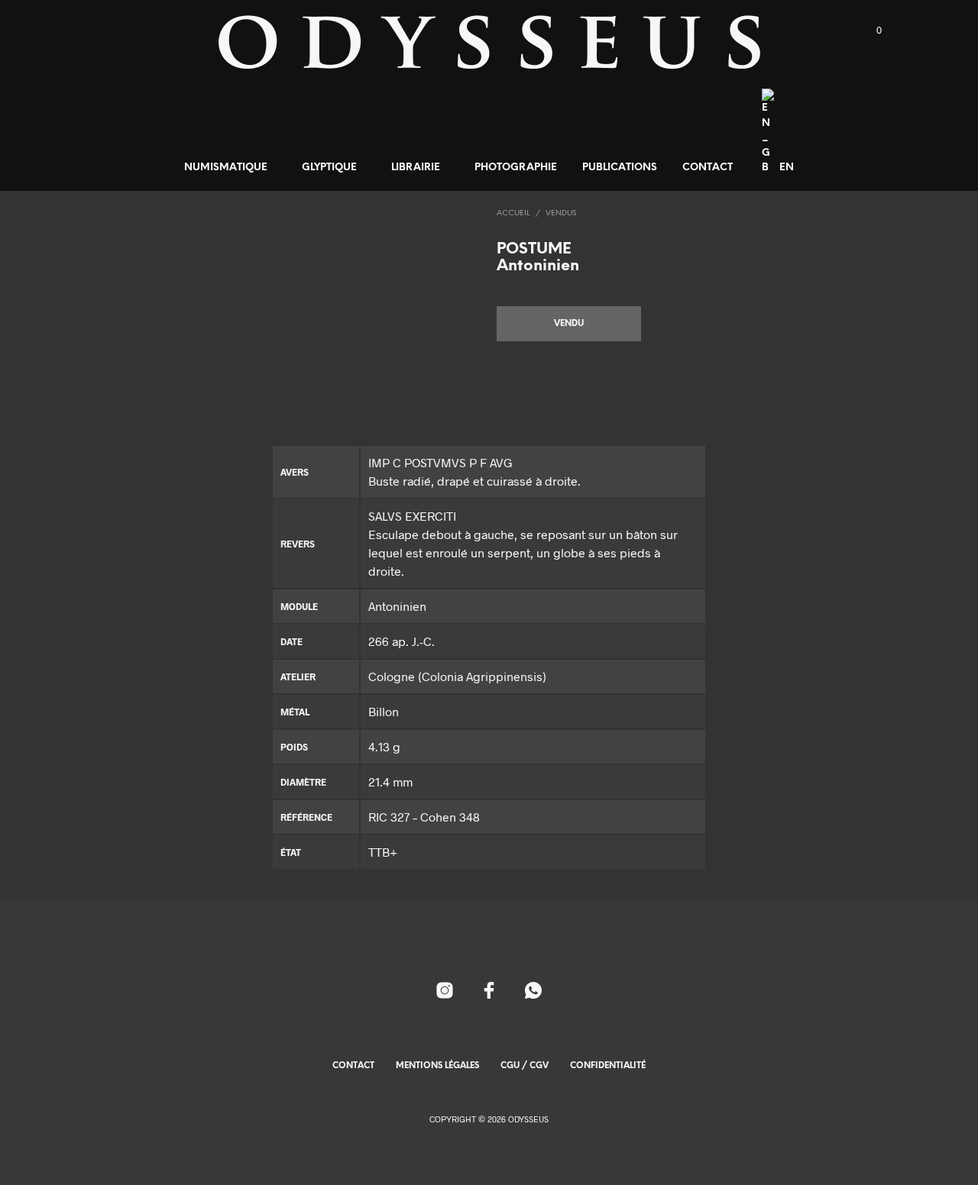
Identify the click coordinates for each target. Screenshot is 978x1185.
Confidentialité (608, 1065)
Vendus (561, 213)
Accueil (513, 213)
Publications (619, 168)
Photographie (515, 168)
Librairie (415, 168)
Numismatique (225, 168)
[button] (870, 30)
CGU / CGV (524, 1065)
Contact (707, 168)
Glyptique (329, 168)
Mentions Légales (437, 1065)
